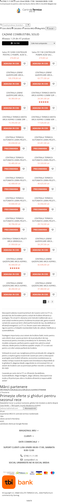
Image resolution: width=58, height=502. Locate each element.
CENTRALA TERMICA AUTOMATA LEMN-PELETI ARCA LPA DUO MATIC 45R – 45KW (43, 199)
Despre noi (52, 4)
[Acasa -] (29, 10)
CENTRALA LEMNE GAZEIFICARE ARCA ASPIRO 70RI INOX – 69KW (15, 284)
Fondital (11, 390)
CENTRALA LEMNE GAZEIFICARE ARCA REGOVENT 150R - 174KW (14, 94)
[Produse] (3, 21)
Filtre (16, 43)
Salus (17, 390)
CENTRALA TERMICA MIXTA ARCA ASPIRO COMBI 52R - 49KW (43, 94)
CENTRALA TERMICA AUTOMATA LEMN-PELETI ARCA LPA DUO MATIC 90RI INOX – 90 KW (14, 138)
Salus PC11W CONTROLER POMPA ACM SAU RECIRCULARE (43, 53)
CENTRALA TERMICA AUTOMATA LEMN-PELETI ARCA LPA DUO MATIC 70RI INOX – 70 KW (14, 158)
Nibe (6, 390)
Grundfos (22, 390)
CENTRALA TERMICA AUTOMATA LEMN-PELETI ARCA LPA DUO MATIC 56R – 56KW (43, 179)
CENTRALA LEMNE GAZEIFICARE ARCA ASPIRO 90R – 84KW (44, 260)
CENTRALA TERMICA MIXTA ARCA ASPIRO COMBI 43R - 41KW (43, 118)
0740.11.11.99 (7, 1)
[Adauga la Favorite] (24, 63)
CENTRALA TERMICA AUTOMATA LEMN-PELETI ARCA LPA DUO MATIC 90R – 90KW (43, 138)
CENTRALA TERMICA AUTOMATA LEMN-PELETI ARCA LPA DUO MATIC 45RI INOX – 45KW (14, 199)
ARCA (2, 390)
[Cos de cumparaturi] (9, 20)
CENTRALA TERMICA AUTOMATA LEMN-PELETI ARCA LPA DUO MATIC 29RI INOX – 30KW (14, 219)
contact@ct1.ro (30, 459)
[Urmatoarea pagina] (52, 301)
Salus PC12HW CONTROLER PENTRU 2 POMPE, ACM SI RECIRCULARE (14, 53)
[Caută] (28, 25)
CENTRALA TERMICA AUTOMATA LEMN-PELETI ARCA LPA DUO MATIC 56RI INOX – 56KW (14, 179)
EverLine (29, 390)
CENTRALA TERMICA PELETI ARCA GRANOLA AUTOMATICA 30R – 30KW (14, 239)
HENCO (36, 390)
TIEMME (42, 390)
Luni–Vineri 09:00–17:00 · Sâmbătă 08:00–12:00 (33, 1)
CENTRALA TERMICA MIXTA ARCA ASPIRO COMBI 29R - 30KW (14, 118)
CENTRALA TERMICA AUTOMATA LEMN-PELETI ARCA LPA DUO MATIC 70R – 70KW (43, 158)
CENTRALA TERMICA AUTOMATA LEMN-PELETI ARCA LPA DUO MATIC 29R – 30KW (43, 219)
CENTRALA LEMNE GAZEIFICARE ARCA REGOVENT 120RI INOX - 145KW (43, 73)
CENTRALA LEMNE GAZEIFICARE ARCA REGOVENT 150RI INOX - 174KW (14, 73)
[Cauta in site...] (16, 20)
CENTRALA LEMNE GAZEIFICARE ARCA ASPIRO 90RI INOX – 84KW (15, 260)
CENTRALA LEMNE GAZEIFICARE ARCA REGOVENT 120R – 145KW (43, 239)
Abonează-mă (30, 408)
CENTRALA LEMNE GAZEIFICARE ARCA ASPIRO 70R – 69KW (44, 284)
